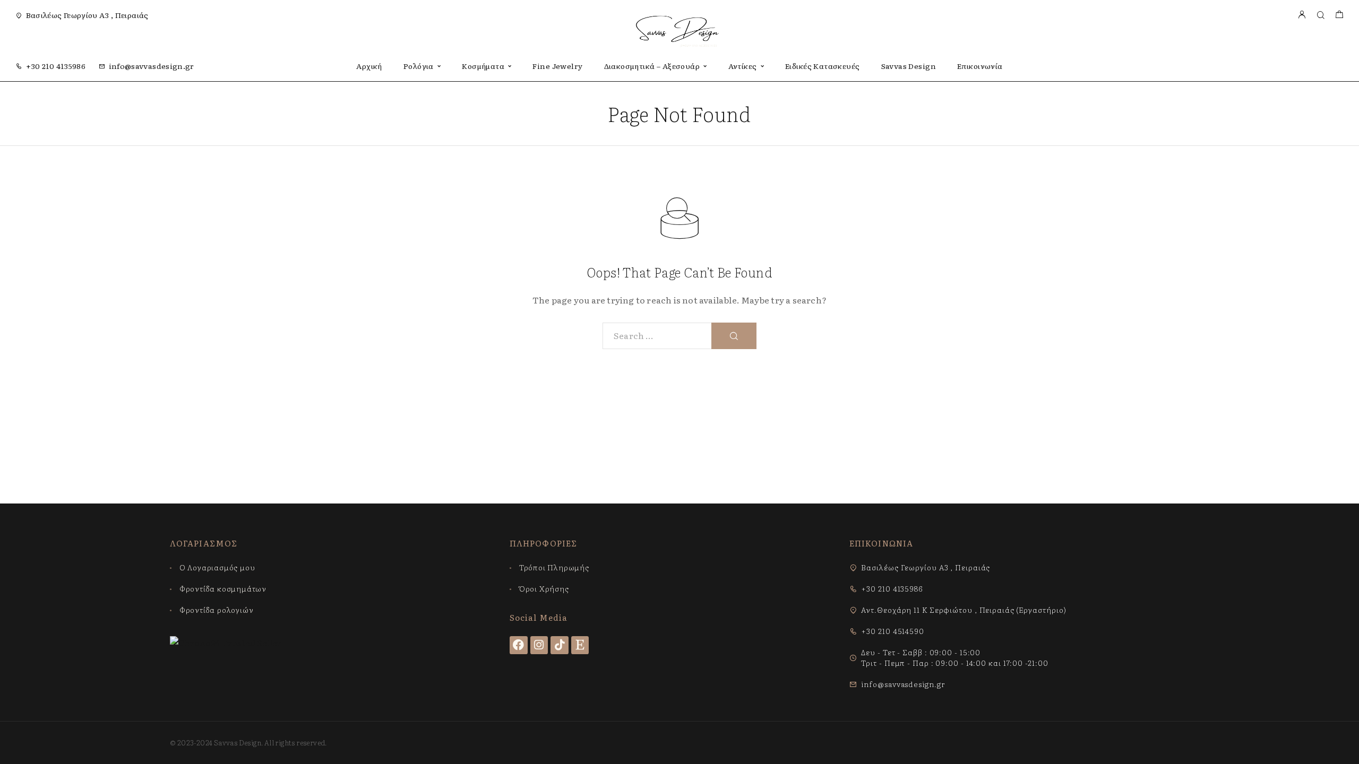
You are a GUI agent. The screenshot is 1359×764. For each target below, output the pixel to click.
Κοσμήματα (483, 66)
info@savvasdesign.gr (151, 65)
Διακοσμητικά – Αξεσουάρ (652, 66)
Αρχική (369, 66)
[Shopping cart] (1339, 15)
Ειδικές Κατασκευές (822, 66)
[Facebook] (519, 645)
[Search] (1320, 15)
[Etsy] (580, 645)
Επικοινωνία (980, 66)
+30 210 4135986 (55, 65)
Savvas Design (908, 66)
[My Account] (1302, 15)
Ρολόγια (418, 66)
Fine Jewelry (557, 66)
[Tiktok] (560, 645)
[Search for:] (657, 336)
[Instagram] (539, 645)
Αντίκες (742, 66)
